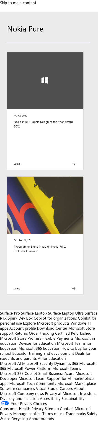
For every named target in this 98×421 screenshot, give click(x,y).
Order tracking (41, 333)
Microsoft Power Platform (29, 368)
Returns (21, 333)
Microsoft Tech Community (32, 383)
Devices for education (37, 343)
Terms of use (53, 413)
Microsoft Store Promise (20, 338)
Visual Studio (47, 388)
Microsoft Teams (66, 368)
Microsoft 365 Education (39, 348)
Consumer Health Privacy (22, 408)
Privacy (6, 413)
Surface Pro (10, 312)
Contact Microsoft (75, 408)
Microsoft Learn (32, 378)
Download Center (52, 328)
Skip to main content (18, 2)
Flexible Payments (58, 338)
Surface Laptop (34, 312)
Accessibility (50, 398)
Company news (30, 393)
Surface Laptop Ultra (66, 312)
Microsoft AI (10, 363)
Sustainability (73, 398)
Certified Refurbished (73, 333)
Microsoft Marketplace (76, 383)
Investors (87, 393)
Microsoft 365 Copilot (18, 373)
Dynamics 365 (66, 363)
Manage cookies (27, 413)
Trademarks (76, 413)
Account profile (22, 328)
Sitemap (52, 408)
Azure (69, 373)
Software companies (17, 388)
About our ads (41, 418)
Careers (66, 388)
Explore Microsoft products (46, 323)
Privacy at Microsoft (62, 393)
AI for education (52, 358)
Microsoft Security (37, 363)
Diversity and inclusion (19, 398)
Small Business (50, 373)
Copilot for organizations (55, 317)
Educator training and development (43, 353)
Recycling (20, 418)
